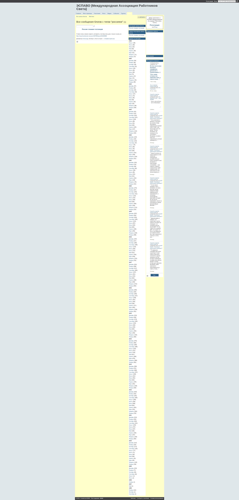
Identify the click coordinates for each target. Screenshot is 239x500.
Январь (131, 56)
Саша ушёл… (153, 89)
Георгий (152, 94)
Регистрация (209, 1)
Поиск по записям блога (94, 26)
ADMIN (88, 498)
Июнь (130, 47)
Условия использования (156, 498)
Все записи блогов (81, 16)
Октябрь (131, 64)
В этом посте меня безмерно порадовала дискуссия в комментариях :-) (155, 69)
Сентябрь (131, 66)
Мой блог (91, 16)
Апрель (131, 50)
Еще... (154, 275)
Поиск (237, 1)
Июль (130, 45)
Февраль (131, 54)
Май (130, 48)
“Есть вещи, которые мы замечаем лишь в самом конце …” (155, 77)
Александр (85, 38)
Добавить (142, 17)
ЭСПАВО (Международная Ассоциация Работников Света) (117, 7)
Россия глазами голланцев (92, 29)
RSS (77, 42)
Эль (156, 64)
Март (130, 52)
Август (131, 43)
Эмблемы (133, 498)
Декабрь (131, 60)
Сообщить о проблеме (143, 498)
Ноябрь (131, 62)
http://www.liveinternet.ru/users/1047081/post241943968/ (91, 36)
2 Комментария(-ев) (109, 38)
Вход (215, 1)
